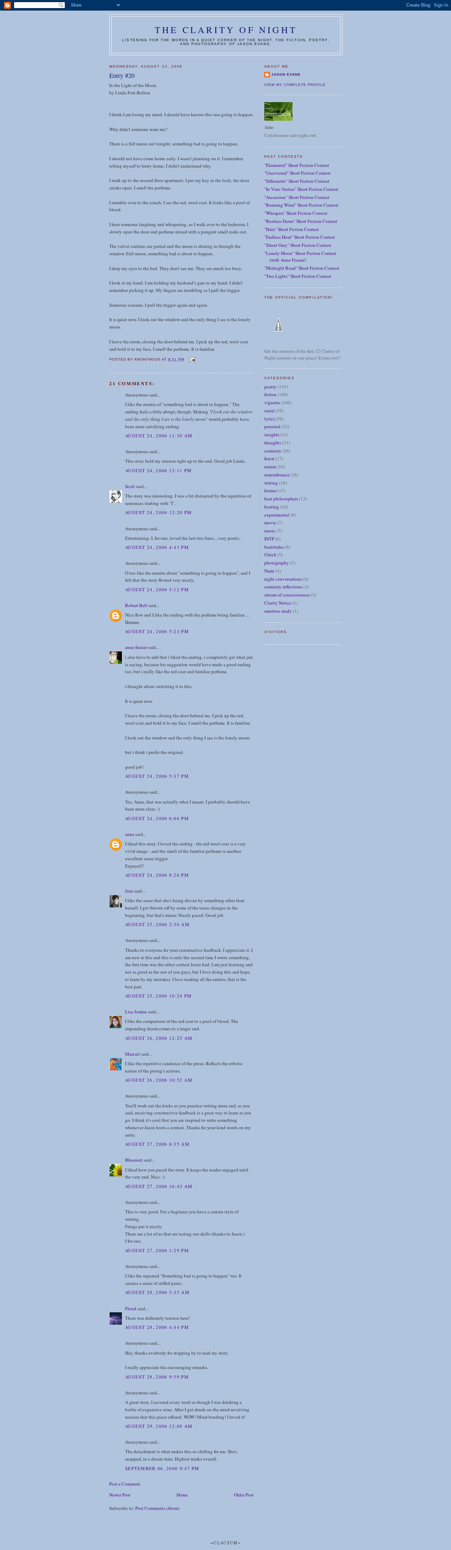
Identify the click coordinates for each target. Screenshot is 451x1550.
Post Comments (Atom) (157, 1508)
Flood (130, 1308)
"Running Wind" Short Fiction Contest (301, 205)
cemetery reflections (283, 586)
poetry (270, 386)
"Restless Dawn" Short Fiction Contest (300, 221)
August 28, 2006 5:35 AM (157, 1292)
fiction (270, 394)
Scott (130, 486)
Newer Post (119, 1495)
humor (270, 490)
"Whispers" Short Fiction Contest (295, 213)
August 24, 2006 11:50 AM (158, 435)
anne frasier (136, 647)
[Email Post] (192, 359)
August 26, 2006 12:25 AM (158, 1038)
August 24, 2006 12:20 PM (158, 512)
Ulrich (270, 554)
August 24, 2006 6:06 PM (157, 818)
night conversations (283, 579)
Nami (269, 571)
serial (269, 410)
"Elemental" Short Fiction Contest (296, 165)
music (270, 530)
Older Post (244, 1495)
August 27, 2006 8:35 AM (157, 1144)
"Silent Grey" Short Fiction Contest (297, 245)
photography (276, 563)
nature (270, 466)
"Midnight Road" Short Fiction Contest (301, 268)
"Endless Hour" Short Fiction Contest (299, 237)
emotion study (278, 611)
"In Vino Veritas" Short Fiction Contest (301, 189)
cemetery (273, 451)
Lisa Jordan (136, 1011)
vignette (272, 402)
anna (129, 834)
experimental (276, 515)
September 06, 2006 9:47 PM (162, 1468)
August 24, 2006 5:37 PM (157, 776)
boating (271, 507)
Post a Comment (124, 1484)
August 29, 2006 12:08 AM (158, 1426)
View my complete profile (295, 85)
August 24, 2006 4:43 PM (157, 547)
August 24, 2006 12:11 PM (158, 470)
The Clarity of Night (226, 30)
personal (272, 426)
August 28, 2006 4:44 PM (157, 1327)
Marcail (132, 1054)
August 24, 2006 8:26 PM (157, 875)
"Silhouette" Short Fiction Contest (296, 181)
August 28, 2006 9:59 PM (157, 1377)
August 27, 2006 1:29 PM (157, 1250)
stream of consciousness (287, 595)
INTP (269, 539)
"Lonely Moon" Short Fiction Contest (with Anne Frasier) (300, 256)
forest (269, 458)
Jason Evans (286, 74)
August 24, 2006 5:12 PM (157, 589)
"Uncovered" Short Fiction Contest (297, 173)
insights (271, 434)
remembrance (277, 474)
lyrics (269, 418)
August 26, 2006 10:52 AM (158, 1080)
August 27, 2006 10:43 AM (158, 1186)
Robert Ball (136, 605)
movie (270, 522)
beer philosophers (281, 498)
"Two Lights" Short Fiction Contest (297, 276)
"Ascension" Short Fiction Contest (296, 197)
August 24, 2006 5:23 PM (157, 631)
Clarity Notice (277, 603)
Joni (129, 891)
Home (182, 1495)
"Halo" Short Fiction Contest (291, 229)
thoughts (272, 442)
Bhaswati (134, 1160)
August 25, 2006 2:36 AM (157, 924)
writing (271, 483)
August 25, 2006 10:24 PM (158, 996)
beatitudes (274, 547)
